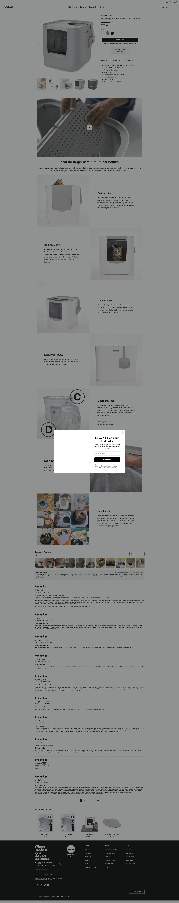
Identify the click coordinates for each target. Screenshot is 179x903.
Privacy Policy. (101, 467)
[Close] (123, 432)
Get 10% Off (107, 460)
